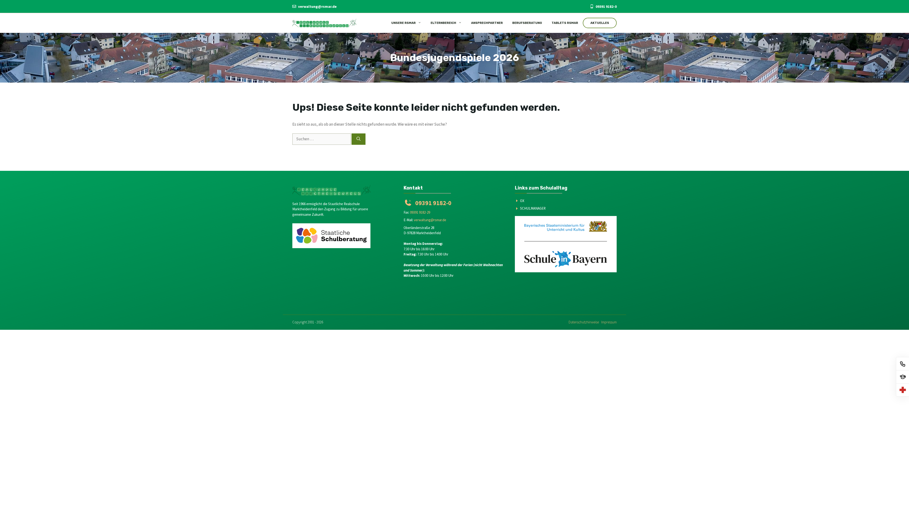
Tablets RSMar (565, 23)
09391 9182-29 (420, 212)
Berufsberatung (527, 23)
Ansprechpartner (487, 23)
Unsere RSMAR (403, 23)
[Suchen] (358, 139)
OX (522, 200)
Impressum (609, 322)
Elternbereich (443, 23)
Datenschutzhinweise (584, 322)
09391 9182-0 (606, 6)
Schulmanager (533, 208)
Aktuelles (599, 23)
